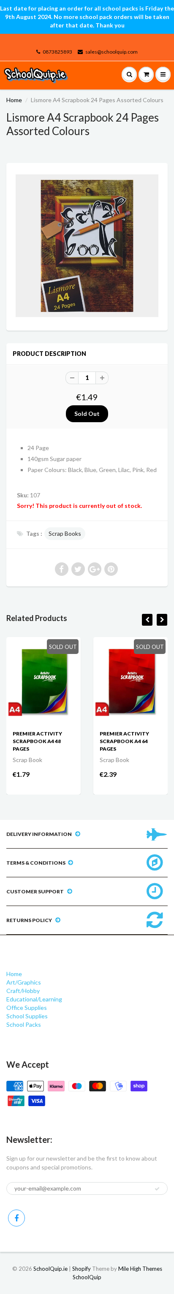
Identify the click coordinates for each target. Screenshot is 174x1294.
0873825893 (57, 52)
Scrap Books (65, 533)
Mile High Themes (140, 1268)
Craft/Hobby (23, 990)
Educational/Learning (34, 999)
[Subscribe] (157, 1189)
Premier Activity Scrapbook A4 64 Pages (124, 741)
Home (14, 99)
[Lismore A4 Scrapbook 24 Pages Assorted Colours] (87, 245)
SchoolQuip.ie (50, 1268)
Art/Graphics (23, 982)
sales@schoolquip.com (111, 52)
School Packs (23, 1024)
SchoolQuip (87, 1277)
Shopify (81, 1268)
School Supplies (27, 1016)
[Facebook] (16, 1218)
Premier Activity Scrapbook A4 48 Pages (37, 741)
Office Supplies (26, 1007)
